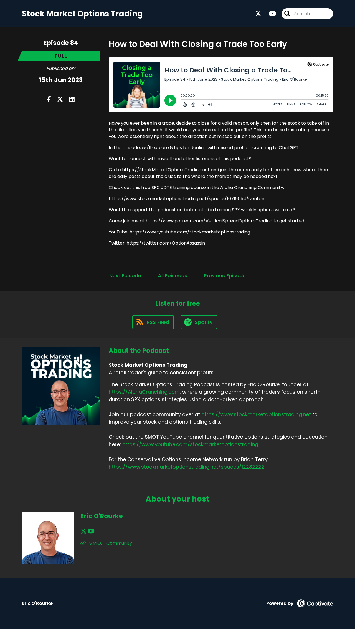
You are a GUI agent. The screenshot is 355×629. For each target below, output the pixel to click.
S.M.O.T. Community (110, 543)
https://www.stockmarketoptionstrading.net (256, 414)
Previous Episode (225, 275)
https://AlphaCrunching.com (144, 391)
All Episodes (172, 275)
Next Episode (125, 275)
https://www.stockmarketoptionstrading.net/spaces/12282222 (186, 466)
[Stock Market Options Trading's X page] (258, 13)
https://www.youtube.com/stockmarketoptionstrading (190, 444)
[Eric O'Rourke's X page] (83, 531)
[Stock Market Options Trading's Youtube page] (269, 13)
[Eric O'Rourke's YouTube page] (91, 531)
